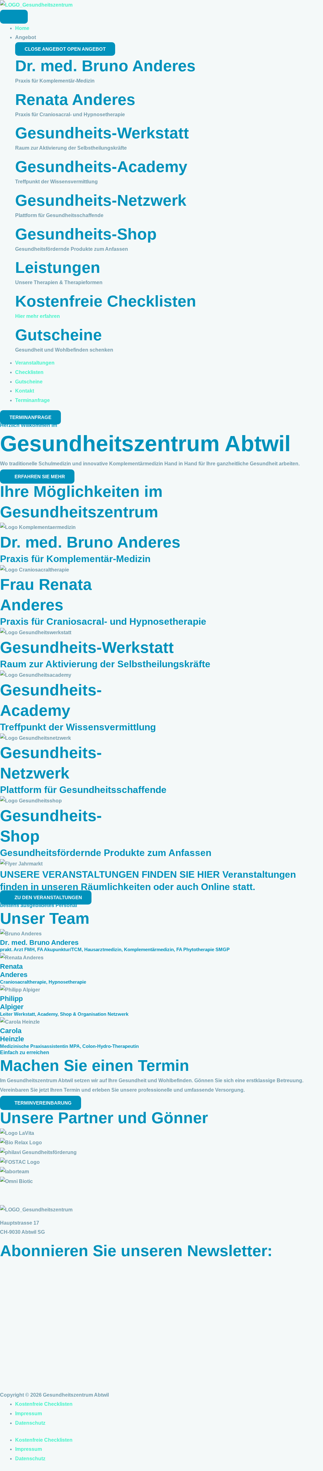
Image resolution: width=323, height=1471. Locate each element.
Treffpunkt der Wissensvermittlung (78, 727)
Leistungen (57, 267)
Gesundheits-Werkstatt (102, 133)
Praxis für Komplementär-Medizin (75, 559)
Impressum (28, 1413)
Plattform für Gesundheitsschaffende (83, 789)
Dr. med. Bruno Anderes (105, 66)
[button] (161, 1191)
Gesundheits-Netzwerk (100, 200)
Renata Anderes (75, 99)
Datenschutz (30, 1423)
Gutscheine (58, 335)
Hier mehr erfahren (37, 316)
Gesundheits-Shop (86, 234)
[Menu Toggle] (14, 17)
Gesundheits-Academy (101, 166)
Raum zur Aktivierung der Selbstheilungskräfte (105, 664)
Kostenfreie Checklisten (105, 301)
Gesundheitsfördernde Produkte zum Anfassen (105, 853)
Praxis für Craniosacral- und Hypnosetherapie (103, 621)
